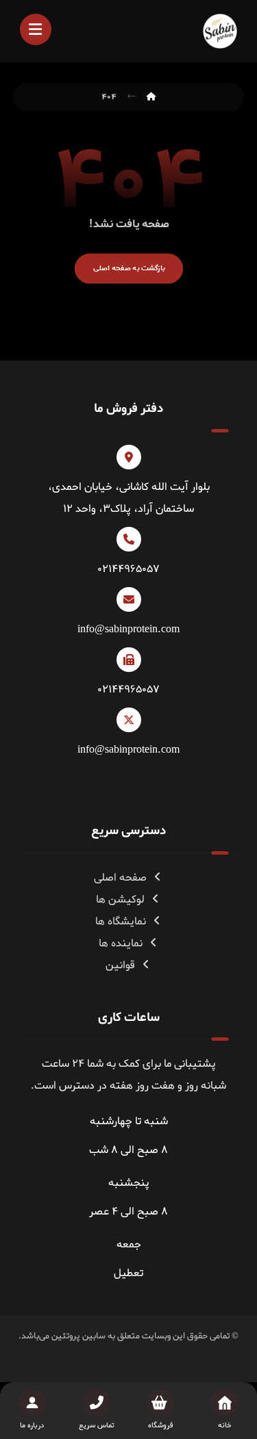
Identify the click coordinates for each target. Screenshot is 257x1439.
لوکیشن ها (120, 900)
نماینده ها (121, 943)
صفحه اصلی (120, 878)
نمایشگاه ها (120, 921)
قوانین (120, 965)
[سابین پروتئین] (220, 31)
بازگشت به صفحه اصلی (128, 268)
